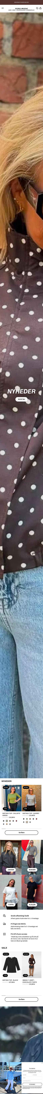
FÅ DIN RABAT (32, 1084)
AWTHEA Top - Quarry (30, 813)
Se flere (21, 832)
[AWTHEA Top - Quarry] (32, 798)
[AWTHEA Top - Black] (12, 965)
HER (29, 1088)
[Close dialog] (42, 1063)
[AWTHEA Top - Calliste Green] (12, 798)
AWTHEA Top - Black (10, 980)
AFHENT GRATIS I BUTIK (21, 2)
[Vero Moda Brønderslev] (21, 8)
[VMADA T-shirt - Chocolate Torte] (32, 965)
